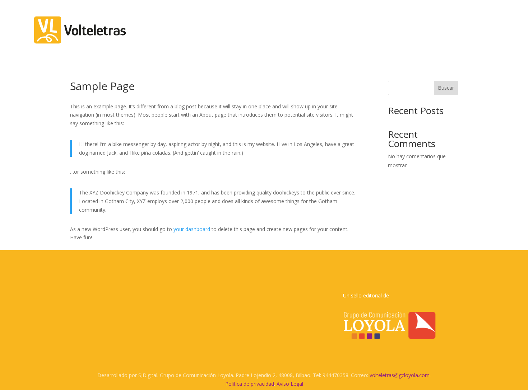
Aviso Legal (290, 383)
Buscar (446, 87)
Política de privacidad (249, 383)
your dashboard (191, 229)
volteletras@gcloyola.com (400, 375)
